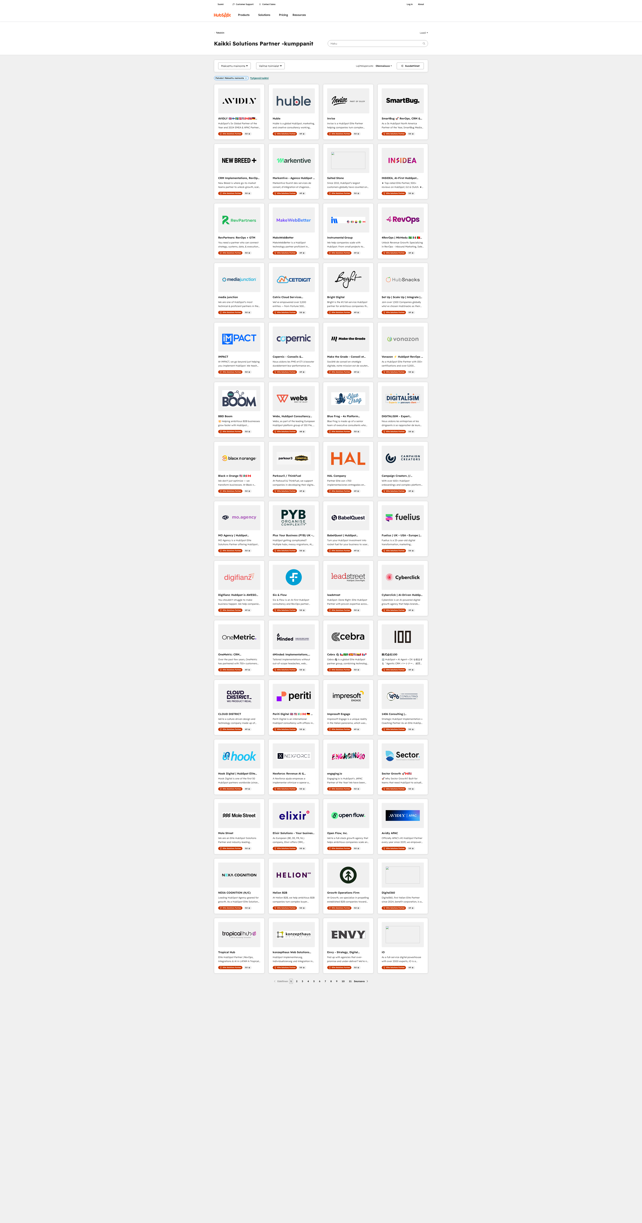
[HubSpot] (222, 15)
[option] (233, 66)
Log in (410, 4)
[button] (424, 33)
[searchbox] (378, 43)
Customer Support (245, 4)
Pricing (283, 15)
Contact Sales (269, 4)
